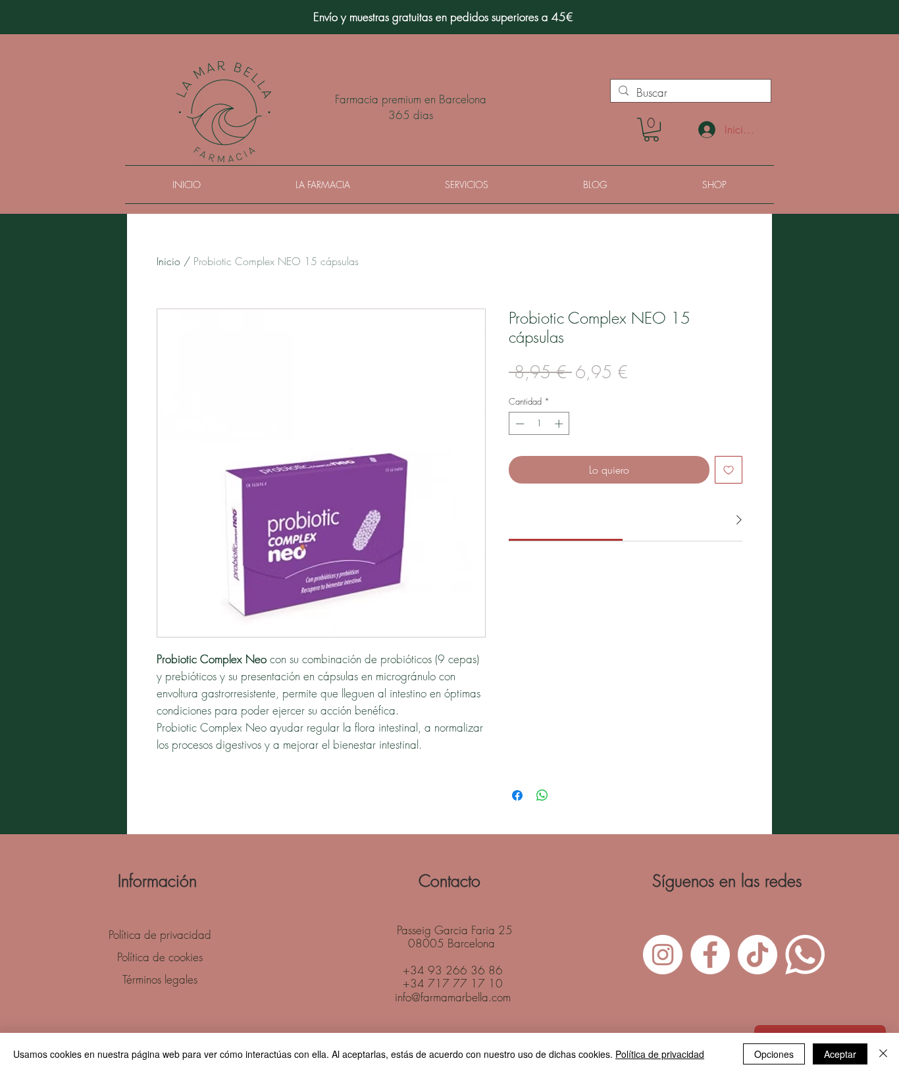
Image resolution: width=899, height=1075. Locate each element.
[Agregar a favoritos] (728, 470)
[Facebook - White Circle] (710, 954)
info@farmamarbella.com (453, 997)
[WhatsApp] (805, 954)
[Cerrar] (883, 1053)
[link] (566, 519)
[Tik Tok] (757, 954)
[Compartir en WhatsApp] (542, 795)
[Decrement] (519, 424)
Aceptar (840, 1054)
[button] (651, 129)
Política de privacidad (659, 1054)
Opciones (774, 1054)
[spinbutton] (539, 424)
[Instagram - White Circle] (662, 954)
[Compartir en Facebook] (517, 795)
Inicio (168, 261)
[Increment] (560, 424)
